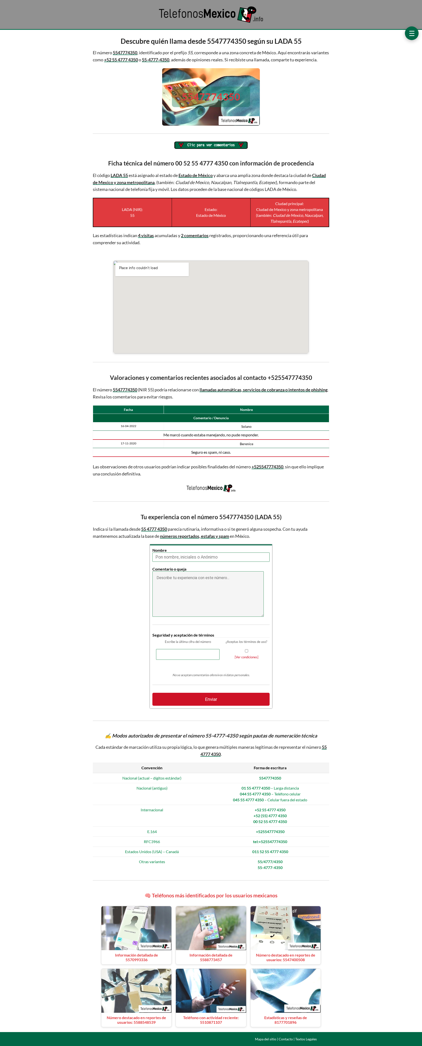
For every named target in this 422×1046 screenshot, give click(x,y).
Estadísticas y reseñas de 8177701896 (285, 1019)
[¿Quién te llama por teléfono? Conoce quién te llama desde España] (211, 22)
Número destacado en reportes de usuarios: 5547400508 (285, 957)
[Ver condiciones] (246, 657)
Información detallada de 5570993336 (136, 957)
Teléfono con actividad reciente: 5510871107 (211, 1019)
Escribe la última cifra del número (188, 642)
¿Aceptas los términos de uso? (246, 642)
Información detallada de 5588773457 (211, 957)
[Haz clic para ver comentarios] (211, 146)
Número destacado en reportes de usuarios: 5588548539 (136, 1019)
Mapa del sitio (265, 1039)
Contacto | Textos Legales (298, 1039)
